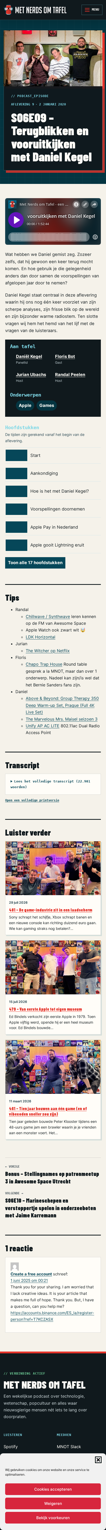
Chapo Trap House (44, 664)
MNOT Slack (69, 1446)
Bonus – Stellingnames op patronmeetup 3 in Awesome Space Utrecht (52, 1174)
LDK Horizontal (40, 637)
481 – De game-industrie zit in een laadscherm (50, 909)
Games (46, 405)
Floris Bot (65, 356)
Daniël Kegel (29, 356)
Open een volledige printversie (32, 800)
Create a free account (31, 1274)
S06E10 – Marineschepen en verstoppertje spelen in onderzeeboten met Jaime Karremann (50, 1205)
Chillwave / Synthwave (48, 616)
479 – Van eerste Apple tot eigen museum (45, 1009)
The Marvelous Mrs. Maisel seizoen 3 (62, 719)
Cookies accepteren (53, 1489)
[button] (98, 1459)
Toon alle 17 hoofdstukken (35, 562)
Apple (25, 405)
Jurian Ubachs (31, 374)
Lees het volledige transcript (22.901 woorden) (50, 784)
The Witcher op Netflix (48, 650)
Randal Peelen (70, 374)
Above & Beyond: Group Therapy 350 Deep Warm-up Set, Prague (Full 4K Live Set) (62, 705)
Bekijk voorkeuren (53, 1517)
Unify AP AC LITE (42, 725)
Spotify (11, 1446)
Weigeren (53, 1503)
